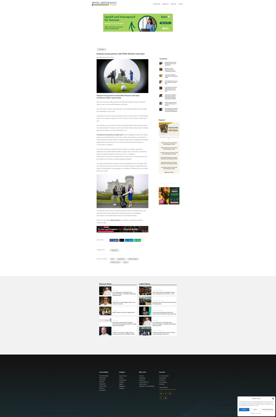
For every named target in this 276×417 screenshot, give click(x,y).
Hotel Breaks (102, 377)
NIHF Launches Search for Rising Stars (123, 312)
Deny (255, 409)
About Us (141, 376)
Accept (244, 409)
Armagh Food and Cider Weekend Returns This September (170, 64)
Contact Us (142, 380)
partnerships (121, 259)
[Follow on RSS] (165, 398)
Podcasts (121, 388)
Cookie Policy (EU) (144, 382)
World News (102, 390)
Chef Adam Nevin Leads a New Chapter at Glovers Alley (171, 82)
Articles (121, 378)
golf (112, 259)
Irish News (101, 49)
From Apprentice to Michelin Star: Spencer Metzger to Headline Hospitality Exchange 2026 (124, 294)
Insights (121, 384)
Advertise (173, 4)
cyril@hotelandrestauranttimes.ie (167, 389)
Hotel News (102, 380)
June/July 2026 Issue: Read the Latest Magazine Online (171, 76)
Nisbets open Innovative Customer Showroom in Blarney (171, 104)
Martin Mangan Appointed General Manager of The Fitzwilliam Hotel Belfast (171, 110)
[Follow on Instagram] (170, 393)
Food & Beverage (103, 376)
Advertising (142, 378)
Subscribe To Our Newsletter (146, 386)
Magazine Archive (169, 172)
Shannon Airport (133, 259)
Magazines (165, 4)
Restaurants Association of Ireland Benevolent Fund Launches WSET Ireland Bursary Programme (124, 324)
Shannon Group (115, 262)
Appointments (123, 376)
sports (125, 262)
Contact (180, 4)
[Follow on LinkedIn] (161, 393)
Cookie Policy (253, 413)
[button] (273, 398)
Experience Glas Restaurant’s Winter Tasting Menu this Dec (170, 70)
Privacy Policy (259, 413)
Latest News (156, 4)
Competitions (122, 380)
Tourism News (103, 386)
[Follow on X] (161, 398)
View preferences (267, 409)
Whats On (102, 388)
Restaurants (102, 384)
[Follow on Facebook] (165, 393)
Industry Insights (157, 290)
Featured (115, 290)
